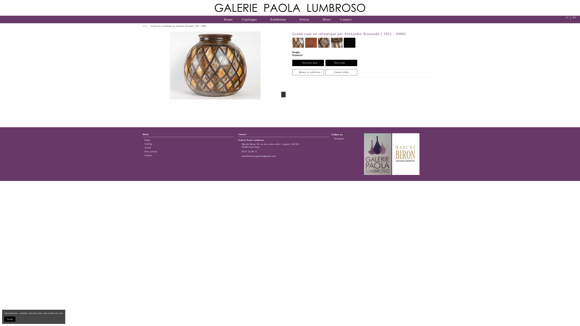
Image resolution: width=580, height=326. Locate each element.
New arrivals (151, 151)
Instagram (338, 138)
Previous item (309, 63)
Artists (148, 148)
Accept (10, 319)
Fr (567, 17)
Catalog (148, 144)
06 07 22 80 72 (249, 151)
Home (147, 140)
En (574, 17)
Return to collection (309, 72)
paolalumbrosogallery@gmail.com (259, 156)
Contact (148, 155)
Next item (340, 63)
